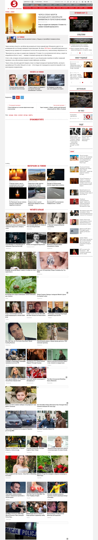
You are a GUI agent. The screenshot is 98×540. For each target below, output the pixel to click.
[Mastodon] (82, 1)
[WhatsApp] (76, 1)
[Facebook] (65, 1)
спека (15, 115)
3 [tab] (82, 53)
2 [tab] (87, 31)
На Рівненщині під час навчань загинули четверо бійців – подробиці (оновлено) (17, 203)
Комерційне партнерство (73, 115)
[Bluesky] (85, 1)
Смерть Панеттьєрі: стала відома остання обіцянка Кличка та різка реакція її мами (86, 222)
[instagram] (67, 1)
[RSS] (91, 1)
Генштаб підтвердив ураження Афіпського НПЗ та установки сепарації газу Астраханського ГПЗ (82, 50)
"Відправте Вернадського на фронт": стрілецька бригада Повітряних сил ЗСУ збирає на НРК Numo (75, 78)
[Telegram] (73, 1)
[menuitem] (26, 5)
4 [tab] (84, 53)
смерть (30, 115)
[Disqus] (36, 143)
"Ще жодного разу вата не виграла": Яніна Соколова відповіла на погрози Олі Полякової (86, 213)
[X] (79, 1)
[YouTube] (88, 1)
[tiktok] (70, 1)
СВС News (47, 48)
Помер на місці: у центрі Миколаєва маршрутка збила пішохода (36, 203)
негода (25, 115)
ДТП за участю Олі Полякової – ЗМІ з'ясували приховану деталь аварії (85, 251)
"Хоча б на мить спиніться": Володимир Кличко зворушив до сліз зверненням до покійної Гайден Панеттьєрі (86, 159)
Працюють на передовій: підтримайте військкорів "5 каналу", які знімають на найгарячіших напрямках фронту (76, 68)
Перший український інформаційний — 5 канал (14, 5)
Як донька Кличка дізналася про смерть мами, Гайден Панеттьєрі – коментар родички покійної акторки (86, 170)
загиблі (20, 115)
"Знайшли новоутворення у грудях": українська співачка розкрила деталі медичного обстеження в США (85, 202)
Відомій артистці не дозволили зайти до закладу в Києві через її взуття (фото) (86, 192)
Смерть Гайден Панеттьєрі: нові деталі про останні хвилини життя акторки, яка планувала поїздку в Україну (86, 241)
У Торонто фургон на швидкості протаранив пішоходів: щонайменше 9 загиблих (36, 89)
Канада (11, 115)
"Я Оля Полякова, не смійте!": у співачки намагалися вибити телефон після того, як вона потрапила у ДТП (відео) (86, 182)
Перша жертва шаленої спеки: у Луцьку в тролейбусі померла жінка (38, 39)
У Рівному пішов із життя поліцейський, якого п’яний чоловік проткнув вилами (16, 185)
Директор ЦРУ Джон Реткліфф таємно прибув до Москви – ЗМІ (85, 231)
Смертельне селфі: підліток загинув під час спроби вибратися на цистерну (35, 185)
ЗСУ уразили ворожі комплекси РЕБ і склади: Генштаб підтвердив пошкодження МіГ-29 (81, 46)
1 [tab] (75, 31)
